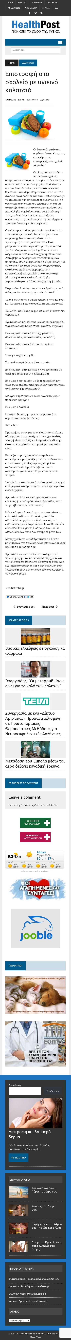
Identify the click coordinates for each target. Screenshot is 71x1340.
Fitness (46, 8)
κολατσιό (32, 99)
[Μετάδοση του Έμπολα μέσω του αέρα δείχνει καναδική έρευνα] (35, 755)
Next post (48, 606)
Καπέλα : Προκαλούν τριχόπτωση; (28, 1301)
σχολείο (44, 99)
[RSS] (41, 12)
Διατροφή (37, 2)
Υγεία (10, 2)
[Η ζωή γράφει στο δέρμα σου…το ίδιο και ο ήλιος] (18, 1231)
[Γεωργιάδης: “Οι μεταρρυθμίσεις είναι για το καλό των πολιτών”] (35, 675)
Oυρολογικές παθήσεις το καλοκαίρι (29, 1286)
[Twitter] (35, 12)
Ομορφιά (52, 2)
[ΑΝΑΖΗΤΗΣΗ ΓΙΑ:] (35, 49)
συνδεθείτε (50, 805)
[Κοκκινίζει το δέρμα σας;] (18, 1213)
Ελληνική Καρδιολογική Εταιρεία (27, 1293)
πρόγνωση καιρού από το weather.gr (35, 871)
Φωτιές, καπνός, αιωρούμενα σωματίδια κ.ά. (34, 1279)
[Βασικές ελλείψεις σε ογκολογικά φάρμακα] (35, 642)
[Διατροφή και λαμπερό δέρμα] (35, 1126)
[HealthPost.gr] (35, 27)
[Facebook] (29, 12)
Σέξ (56, 8)
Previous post (26, 606)
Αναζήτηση (15, 1085)
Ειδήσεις (22, 2)
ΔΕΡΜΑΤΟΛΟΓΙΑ (20, 1179)
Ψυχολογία (31, 8)
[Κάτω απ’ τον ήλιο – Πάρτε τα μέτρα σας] (18, 1195)
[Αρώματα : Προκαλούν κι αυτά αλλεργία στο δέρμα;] (18, 1250)
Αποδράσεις (14, 8)
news (21, 99)
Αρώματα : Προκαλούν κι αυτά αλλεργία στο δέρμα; (47, 1246)
